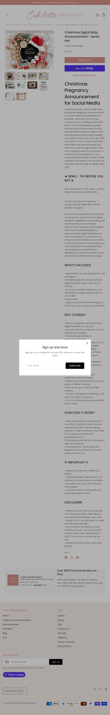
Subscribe (74, 365)
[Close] (87, 343)
